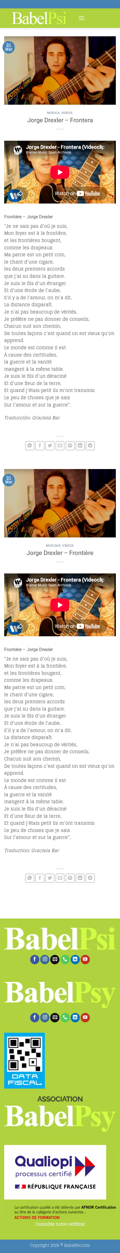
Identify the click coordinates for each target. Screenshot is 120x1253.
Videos (67, 113)
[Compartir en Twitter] (49, 445)
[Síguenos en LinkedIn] (75, 959)
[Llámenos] (65, 959)
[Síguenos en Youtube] (85, 959)
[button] (81, 18)
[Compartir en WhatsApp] (29, 445)
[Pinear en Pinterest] (70, 445)
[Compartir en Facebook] (39, 445)
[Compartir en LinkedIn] (80, 445)
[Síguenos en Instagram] (44, 959)
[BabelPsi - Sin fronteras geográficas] (39, 18)
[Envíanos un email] (54, 959)
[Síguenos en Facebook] (34, 959)
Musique (53, 545)
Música (53, 113)
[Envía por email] (60, 445)
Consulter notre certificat (60, 1224)
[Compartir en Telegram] (90, 445)
